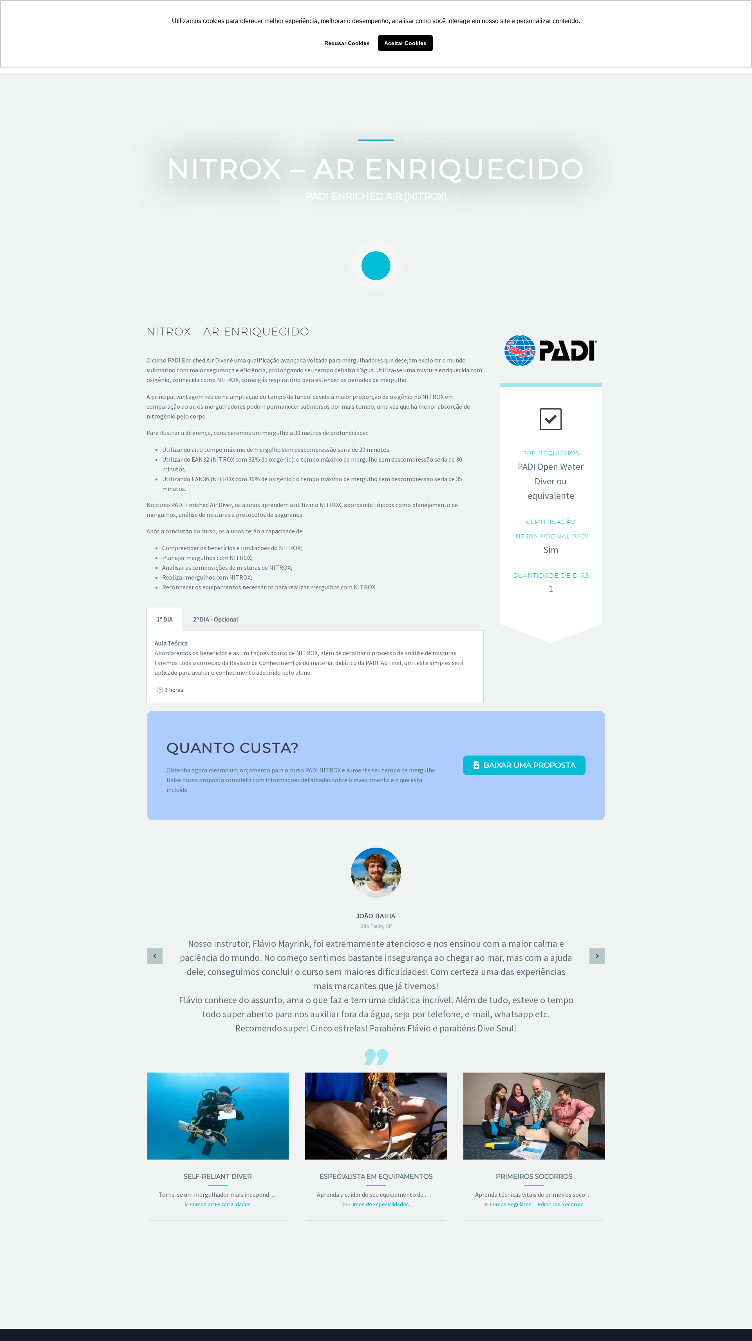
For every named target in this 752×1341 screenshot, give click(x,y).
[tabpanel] (315, 667)
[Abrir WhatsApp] (732, 1321)
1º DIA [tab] (165, 619)
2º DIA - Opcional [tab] (215, 619)
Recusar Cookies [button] (347, 43)
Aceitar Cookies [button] (405, 43)
